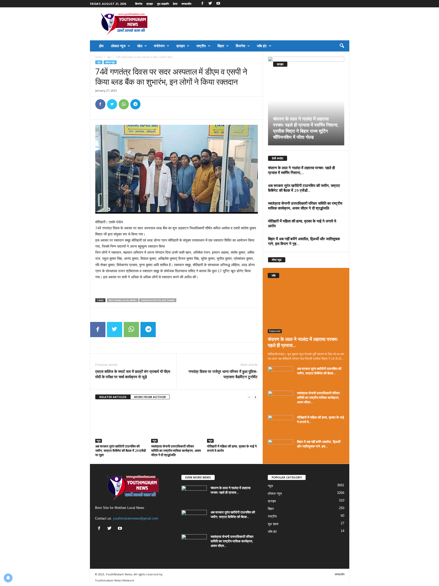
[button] (341, 45)
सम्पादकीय (186, 4)
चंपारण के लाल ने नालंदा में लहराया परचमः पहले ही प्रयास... (303, 342)
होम (101, 45)
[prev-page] (249, 397)
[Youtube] (218, 3)
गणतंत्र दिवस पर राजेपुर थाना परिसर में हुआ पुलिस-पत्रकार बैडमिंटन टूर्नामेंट (223, 374)
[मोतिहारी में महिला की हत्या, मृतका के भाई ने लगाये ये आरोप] (232, 424)
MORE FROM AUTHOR (150, 397)
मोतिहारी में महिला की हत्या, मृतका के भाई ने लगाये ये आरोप (232, 448)
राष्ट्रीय (201, 45)
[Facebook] (202, 3)
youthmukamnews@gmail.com (135, 518)
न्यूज (109, 57)
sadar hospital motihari (158, 300)
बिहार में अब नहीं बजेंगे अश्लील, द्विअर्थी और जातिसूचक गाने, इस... (318, 444)
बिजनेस (138, 4)
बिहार (220, 45)
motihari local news (123, 300)
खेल (139, 45)
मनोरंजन (159, 45)
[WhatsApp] (124, 104)
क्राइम (149, 4)
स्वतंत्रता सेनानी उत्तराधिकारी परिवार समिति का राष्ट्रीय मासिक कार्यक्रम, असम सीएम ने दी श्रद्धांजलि (176, 450)
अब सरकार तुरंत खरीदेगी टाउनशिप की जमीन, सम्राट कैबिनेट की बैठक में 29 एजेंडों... (304, 188)
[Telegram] (135, 104)
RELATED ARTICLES (113, 397)
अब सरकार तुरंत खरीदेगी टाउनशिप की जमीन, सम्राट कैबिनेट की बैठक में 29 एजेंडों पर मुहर (120, 450)
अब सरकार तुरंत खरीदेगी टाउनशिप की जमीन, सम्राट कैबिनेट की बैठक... (319, 370)
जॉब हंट (262, 45)
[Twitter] (210, 3)
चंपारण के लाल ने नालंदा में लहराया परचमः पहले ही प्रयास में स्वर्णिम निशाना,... (301, 170)
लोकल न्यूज (118, 45)
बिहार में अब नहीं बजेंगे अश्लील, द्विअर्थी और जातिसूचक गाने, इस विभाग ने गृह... (304, 241)
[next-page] (255, 397)
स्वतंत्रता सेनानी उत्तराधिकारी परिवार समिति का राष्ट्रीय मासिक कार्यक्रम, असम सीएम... (318, 397)
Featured (274, 331)
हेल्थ (175, 4)
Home (98, 57)
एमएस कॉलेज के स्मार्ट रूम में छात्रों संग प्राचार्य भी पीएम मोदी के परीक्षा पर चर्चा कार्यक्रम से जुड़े (132, 374)
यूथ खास (273, 524)
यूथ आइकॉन (163, 4)
